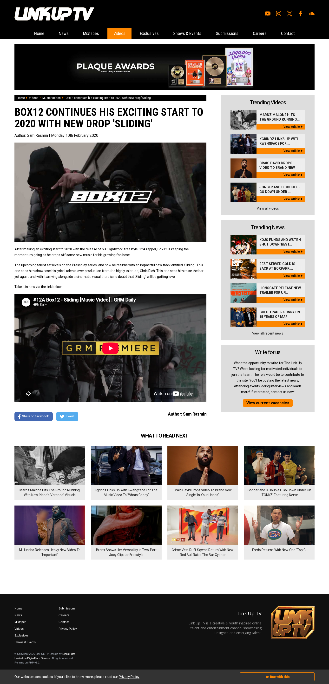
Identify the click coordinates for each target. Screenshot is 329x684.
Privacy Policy (68, 628)
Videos (119, 33)
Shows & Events (187, 33)
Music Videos (51, 97)
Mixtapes (91, 33)
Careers (260, 33)
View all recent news (267, 333)
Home (39, 33)
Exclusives (149, 33)
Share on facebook (35, 416)
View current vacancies (267, 403)
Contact (288, 33)
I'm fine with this (277, 677)
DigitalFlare (68, 653)
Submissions (227, 33)
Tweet (70, 416)
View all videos (268, 208)
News (64, 33)
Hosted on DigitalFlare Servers (32, 658)
